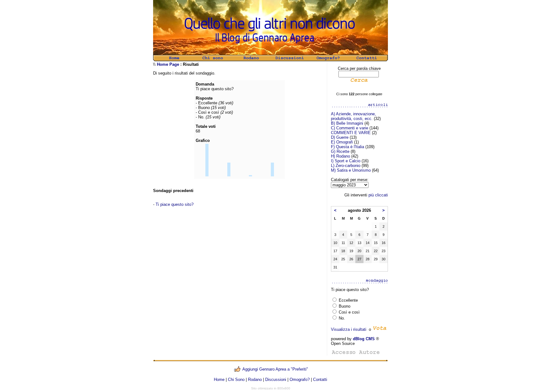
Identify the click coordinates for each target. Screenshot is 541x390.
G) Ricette (340, 151)
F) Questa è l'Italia (347, 146)
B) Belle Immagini (347, 123)
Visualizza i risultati (348, 329)
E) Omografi (342, 142)
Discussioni (275, 379)
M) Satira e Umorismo (351, 170)
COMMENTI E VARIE (351, 132)
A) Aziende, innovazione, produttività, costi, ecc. (353, 116)
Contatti (320, 379)
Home (219, 379)
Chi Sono (236, 379)
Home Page (168, 64)
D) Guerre (339, 137)
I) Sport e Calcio (345, 161)
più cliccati (378, 195)
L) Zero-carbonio (345, 165)
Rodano (255, 379)
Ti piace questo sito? (174, 204)
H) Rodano (340, 156)
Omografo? (300, 379)
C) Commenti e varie (349, 128)
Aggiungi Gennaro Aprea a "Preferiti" (275, 369)
